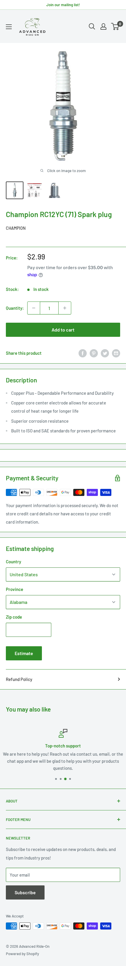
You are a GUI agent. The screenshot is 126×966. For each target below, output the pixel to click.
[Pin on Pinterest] (94, 353)
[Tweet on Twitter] (105, 353)
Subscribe (25, 892)
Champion (15, 228)
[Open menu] (9, 26)
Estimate (24, 653)
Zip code (14, 616)
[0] (115, 26)
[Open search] (92, 26)
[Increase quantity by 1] (65, 308)
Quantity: (15, 308)
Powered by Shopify (22, 953)
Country (13, 561)
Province (14, 589)
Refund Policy (19, 679)
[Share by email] (116, 353)
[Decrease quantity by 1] (34, 308)
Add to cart (63, 329)
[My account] (103, 26)
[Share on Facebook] (83, 353)
